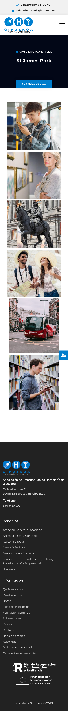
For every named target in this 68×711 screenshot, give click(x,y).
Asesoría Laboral (14, 541)
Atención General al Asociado (22, 530)
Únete (7, 601)
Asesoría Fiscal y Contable (20, 535)
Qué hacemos (12, 595)
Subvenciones (12, 618)
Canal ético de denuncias (20, 653)
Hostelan (9, 569)
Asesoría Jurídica (14, 547)
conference (26, 52)
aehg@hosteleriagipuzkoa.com (36, 10)
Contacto (9, 630)
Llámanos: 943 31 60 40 (35, 4)
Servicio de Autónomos (18, 553)
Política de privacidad (17, 647)
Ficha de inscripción (16, 606)
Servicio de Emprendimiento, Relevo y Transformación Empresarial (28, 561)
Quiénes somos (13, 589)
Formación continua (16, 612)
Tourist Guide (43, 52)
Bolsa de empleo (14, 636)
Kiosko (7, 624)
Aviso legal (10, 641)
